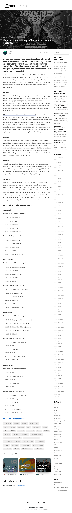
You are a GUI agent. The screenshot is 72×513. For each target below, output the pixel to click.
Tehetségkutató (58, 463)
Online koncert (58, 442)
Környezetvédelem (59, 437)
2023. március (58, 248)
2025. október (58, 173)
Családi (56, 407)
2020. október (58, 325)
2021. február (57, 314)
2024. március (58, 216)
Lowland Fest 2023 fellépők (12, 438)
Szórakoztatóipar (58, 461)
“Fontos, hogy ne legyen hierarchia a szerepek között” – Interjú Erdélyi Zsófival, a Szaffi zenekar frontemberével (60, 70)
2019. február (57, 378)
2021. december (58, 287)
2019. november (58, 354)
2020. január (57, 349)
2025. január (57, 189)
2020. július (57, 333)
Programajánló (58, 450)
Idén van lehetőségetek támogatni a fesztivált (19, 115)
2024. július (57, 205)
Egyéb (55, 413)
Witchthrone (38, 449)
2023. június (57, 240)
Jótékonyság (57, 429)
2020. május (57, 338)
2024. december (58, 192)
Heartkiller (30, 431)
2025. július (57, 176)
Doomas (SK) (36, 427)
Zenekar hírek (57, 471)
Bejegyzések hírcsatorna (60, 485)
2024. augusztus (58, 202)
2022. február (57, 282)
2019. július (57, 365)
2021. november (58, 290)
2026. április (57, 168)
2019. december (58, 351)
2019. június (57, 367)
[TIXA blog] (10, 11)
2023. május (57, 242)
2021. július (57, 301)
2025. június (57, 178)
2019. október (58, 357)
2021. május (57, 306)
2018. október (58, 389)
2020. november (58, 322)
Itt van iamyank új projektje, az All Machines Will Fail (61, 109)
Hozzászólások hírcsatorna (61, 487)
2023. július (57, 237)
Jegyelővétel (21, 38)
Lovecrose (25, 434)
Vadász (16, 449)
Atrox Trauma (34, 423)
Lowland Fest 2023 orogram (12, 441)
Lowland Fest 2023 (36, 434)
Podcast (56, 447)
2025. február (57, 186)
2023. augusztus (58, 234)
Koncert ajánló (58, 431)
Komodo (46, 431)
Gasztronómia (57, 418)
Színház (56, 458)
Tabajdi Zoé (9, 474)
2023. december (58, 224)
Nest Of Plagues (28, 441)
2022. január (57, 285)
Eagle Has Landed (9, 431)
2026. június (57, 162)
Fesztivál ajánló (9, 38)
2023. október (58, 229)
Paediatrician (40, 441)
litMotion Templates (42, 509)
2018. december (58, 383)
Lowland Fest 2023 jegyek (31, 438)
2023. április (57, 245)
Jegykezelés (57, 426)
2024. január (57, 221)
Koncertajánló (57, 434)
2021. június (57, 303)
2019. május (57, 370)
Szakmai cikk (57, 455)
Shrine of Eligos (38, 445)
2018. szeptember (59, 391)
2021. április (57, 309)
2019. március (58, 375)
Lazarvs (16, 434)
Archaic (24, 423)
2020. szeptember (59, 327)
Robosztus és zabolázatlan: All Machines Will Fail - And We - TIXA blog (61, 105)
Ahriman (16, 423)
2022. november (58, 258)
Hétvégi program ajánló (60, 421)
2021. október (58, 293)
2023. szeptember (59, 232)
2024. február (57, 218)
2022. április (57, 277)
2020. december (58, 319)
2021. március (58, 311)
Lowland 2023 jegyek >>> (14, 418)
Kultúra (56, 439)
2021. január (57, 317)
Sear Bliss (15, 445)
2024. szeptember (59, 200)
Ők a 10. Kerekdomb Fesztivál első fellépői (25, 467)
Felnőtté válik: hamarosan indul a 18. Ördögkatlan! (10, 468)
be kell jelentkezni (20, 485)
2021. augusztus (58, 298)
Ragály (6, 445)
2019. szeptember (59, 359)
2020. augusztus (58, 330)
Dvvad (45, 427)
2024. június (57, 208)
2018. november (58, 386)
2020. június (57, 335)
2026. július (57, 160)
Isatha (39, 431)
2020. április (57, 341)
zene (55, 466)
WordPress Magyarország (60, 490)
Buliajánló (56, 405)
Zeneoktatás (57, 474)
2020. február (57, 346)
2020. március (58, 343)
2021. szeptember (59, 295)
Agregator (7, 423)
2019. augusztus (58, 362)
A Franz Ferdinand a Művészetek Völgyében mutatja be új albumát (42, 467)
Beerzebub (21, 427)
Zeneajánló (57, 469)
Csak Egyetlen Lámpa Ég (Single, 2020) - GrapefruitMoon (60, 142)
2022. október (58, 261)
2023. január (57, 253)
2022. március (58, 279)
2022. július (57, 269)
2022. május (57, 274)
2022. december (58, 255)
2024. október (58, 197)
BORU (28, 427)
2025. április (57, 181)
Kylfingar (7, 434)
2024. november (58, 194)
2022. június (57, 271)
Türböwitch (7, 449)
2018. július (57, 397)
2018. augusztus (58, 394)
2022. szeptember (59, 263)
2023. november (58, 226)
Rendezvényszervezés (60, 453)
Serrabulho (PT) (25, 445)
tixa (10, 53)
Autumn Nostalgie (9, 427)
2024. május (57, 210)
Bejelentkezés (58, 482)
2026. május (57, 165)
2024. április (57, 213)
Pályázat (56, 445)
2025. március (58, 184)
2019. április (57, 373)
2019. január (57, 381)
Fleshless (21, 431)
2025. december (58, 170)
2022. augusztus (58, 266)
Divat (55, 410)
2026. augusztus (58, 157)
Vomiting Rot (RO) (27, 449)
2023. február (57, 250)
